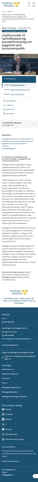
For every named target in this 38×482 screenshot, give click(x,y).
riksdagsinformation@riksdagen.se (18, 339)
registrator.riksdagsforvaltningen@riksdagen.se (20, 357)
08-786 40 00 (9, 322)
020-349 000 (9, 335)
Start (3, 11)
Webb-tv (10, 11)
